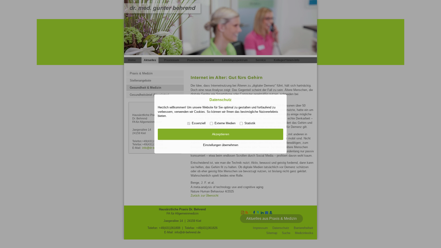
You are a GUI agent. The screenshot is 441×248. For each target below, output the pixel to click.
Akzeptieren (220, 134)
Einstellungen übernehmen (220, 145)
